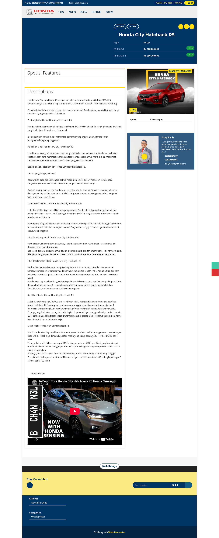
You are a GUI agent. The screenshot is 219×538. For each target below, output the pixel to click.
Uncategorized (38, 516)
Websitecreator (116, 532)
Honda (120, 26)
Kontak (109, 11)
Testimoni (96, 11)
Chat (191, 48)
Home (61, 11)
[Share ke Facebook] (191, 26)
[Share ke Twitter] (186, 26)
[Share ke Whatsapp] (180, 26)
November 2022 (39, 502)
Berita (83, 11)
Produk (72, 11)
